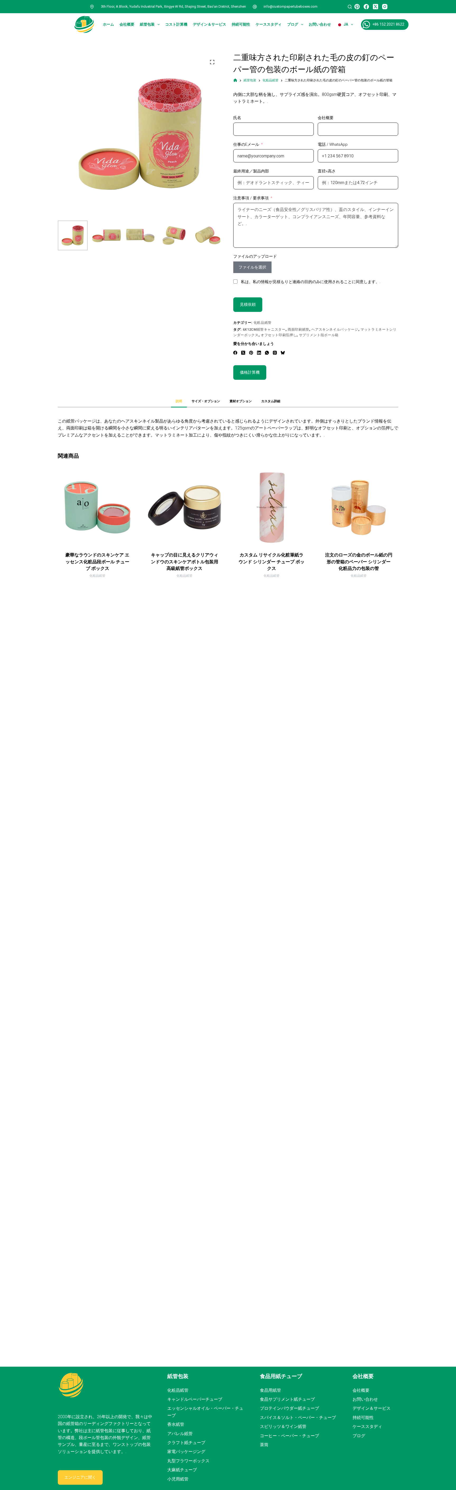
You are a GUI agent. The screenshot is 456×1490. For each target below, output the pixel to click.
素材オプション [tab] (241, 401)
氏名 (237, 117)
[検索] (350, 7)
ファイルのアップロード (255, 256)
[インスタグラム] (384, 6)
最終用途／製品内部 (251, 171)
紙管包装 (147, 24)
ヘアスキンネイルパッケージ (334, 329)
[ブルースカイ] (283, 353)
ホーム (108, 24)
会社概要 (127, 24)
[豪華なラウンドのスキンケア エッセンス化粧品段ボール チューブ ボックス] (97, 507)
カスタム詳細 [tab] (270, 401)
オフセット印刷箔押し (279, 335)
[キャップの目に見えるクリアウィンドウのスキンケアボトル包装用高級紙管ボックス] (184, 507)
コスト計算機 (176, 24)
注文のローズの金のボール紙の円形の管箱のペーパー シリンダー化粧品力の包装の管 (358, 561)
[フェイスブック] (366, 6)
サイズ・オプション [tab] (206, 401)
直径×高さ (327, 171)
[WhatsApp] (267, 353)
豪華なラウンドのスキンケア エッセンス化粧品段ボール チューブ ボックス (97, 561)
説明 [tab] (179, 401)
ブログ (292, 24)
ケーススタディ (269, 24)
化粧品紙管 (263, 323)
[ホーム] (235, 80)
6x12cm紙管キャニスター (264, 329)
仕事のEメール (246, 144)
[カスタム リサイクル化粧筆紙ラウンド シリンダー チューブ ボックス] (271, 507)
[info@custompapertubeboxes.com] (255, 7)
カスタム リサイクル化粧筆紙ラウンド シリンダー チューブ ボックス (272, 561)
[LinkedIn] (259, 353)
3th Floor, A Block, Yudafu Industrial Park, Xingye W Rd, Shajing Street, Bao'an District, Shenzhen (173, 6)
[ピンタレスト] (357, 6)
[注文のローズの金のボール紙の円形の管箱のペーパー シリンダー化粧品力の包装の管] (359, 507)
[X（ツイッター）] (375, 6)
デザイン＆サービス (209, 24)
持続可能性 (241, 24)
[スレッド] (275, 353)
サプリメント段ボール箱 (319, 335)
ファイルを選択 (252, 267)
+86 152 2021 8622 (388, 24)
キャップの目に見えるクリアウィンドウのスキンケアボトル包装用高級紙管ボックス (184, 561)
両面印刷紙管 (298, 329)
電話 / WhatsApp (333, 144)
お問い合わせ (320, 24)
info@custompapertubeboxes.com (290, 6)
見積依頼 (248, 304)
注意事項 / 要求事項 (251, 198)
